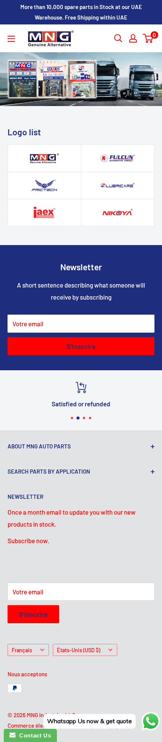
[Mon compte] (133, 38)
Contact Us (33, 735)
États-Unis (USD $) (78, 650)
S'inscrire (81, 346)
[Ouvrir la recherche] (118, 38)
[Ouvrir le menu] (11, 39)
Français (22, 650)
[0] (148, 38)
